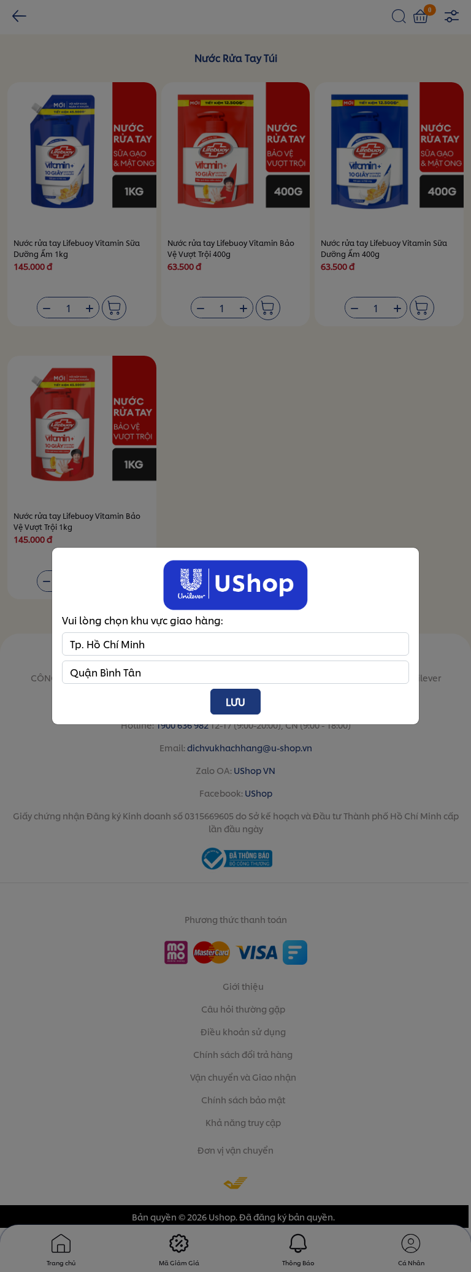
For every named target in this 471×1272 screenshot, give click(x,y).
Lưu (235, 701)
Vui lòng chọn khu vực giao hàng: (142, 620)
